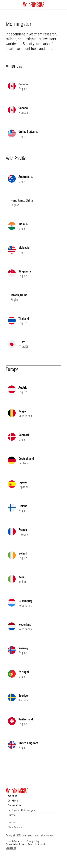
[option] (33, 800)
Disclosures (11, 847)
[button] (26, 844)
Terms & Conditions (14, 841)
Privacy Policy (33, 841)
